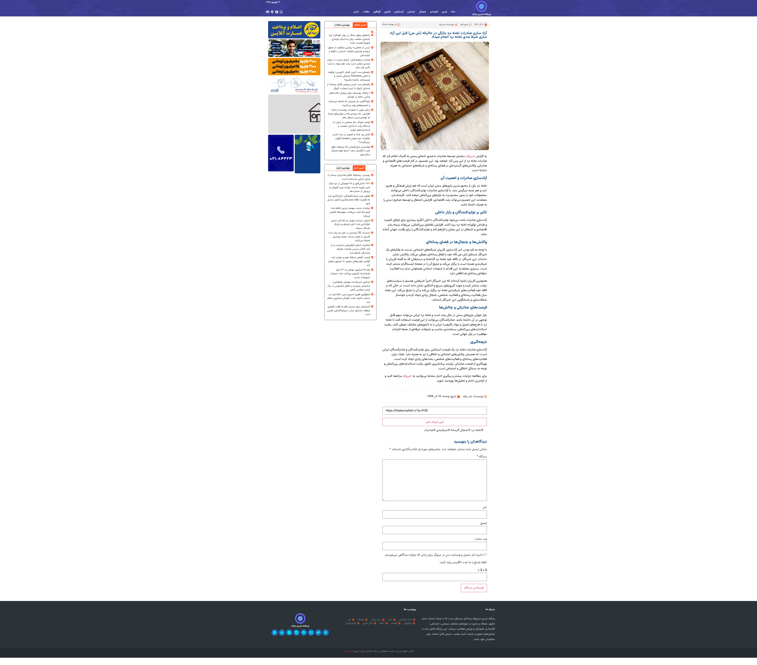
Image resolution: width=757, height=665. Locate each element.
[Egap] (289, 632)
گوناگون (376, 12)
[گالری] (267, 11)
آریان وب (348, 651)
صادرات (428, 430)
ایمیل (483, 523)
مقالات (366, 12)
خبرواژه (470, 156)
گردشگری (398, 12)
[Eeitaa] (311, 632)
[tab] (360, 25)
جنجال (464, 430)
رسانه (454, 430)
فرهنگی (422, 12)
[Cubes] (282, 632)
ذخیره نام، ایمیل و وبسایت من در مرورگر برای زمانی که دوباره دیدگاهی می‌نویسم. (434, 555)
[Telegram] (274, 632)
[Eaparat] (326, 632)
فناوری (387, 12)
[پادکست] (272, 11)
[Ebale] (296, 632)
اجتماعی (411, 12)
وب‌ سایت (481, 539)
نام (485, 507)
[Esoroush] (304, 632)
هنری (444, 12)
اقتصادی (434, 12)
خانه (453, 12)
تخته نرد (476, 430)
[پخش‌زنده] (281, 11)
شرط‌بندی (442, 430)
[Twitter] (318, 632)
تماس (356, 12)
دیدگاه (482, 456)
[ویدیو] (276, 11)
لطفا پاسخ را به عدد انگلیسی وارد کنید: (463, 562)
